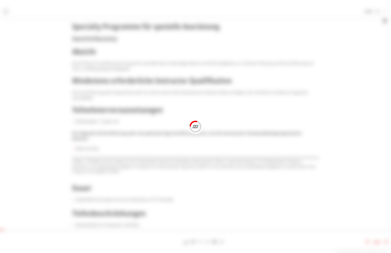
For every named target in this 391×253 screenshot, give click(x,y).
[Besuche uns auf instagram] (207, 242)
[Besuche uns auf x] (200, 242)
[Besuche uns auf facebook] (193, 242)
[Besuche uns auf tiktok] (221, 242)
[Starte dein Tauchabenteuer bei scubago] (186, 242)
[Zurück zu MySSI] (377, 12)
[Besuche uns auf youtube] (214, 242)
